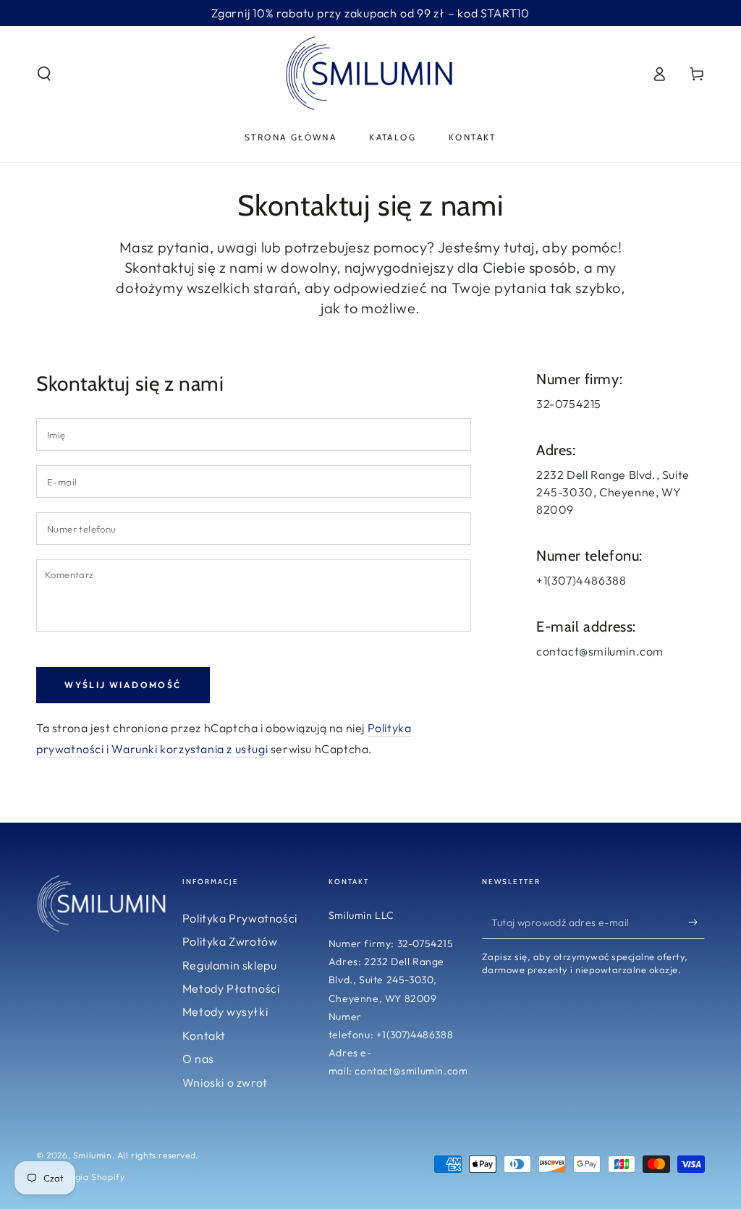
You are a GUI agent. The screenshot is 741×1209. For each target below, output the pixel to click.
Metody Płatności (231, 988)
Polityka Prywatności (239, 918)
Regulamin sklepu (229, 965)
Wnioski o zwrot (225, 1082)
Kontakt (204, 1035)
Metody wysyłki (225, 1011)
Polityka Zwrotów (230, 941)
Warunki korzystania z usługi (190, 749)
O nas (198, 1058)
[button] (44, 74)
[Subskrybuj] (696, 922)
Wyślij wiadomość (122, 684)
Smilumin (92, 1155)
